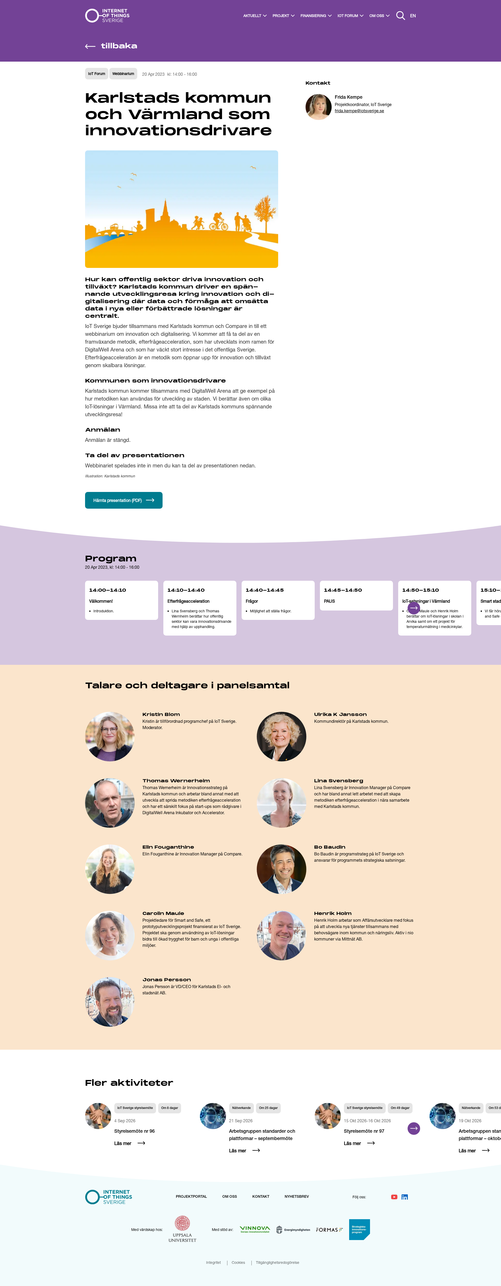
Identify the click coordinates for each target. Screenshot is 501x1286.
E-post (241, 657)
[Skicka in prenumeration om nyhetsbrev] (351, 669)
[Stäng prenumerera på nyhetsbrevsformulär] (372, 576)
